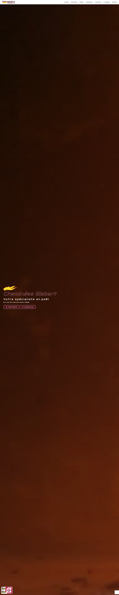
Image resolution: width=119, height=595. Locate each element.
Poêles (81, 2)
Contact (114, 2)
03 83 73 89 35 (12, 307)
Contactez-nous (29, 307)
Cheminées (74, 2)
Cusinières (98, 2)
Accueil (66, 2)
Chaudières (89, 2)
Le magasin (107, 2)
